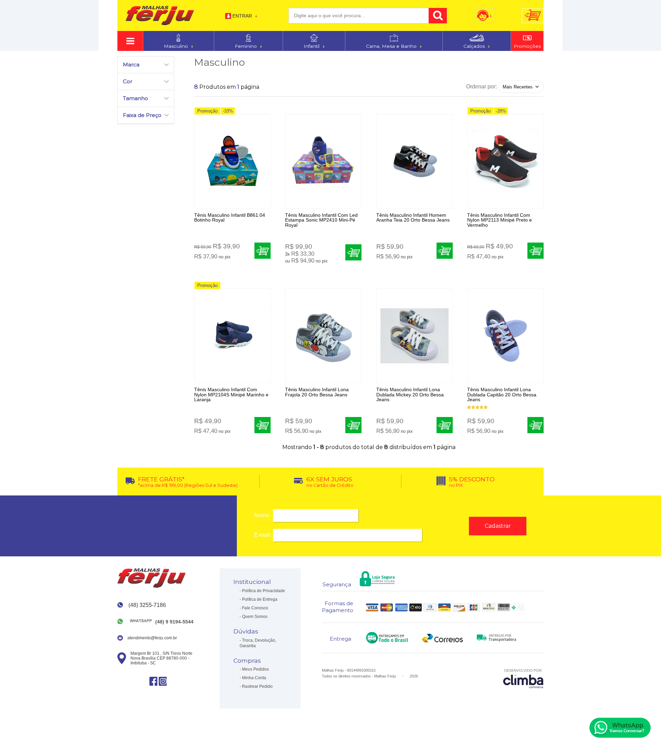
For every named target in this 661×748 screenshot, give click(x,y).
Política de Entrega (259, 599)
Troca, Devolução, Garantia (258, 643)
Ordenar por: (481, 86)
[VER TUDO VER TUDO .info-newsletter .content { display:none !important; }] (130, 41)
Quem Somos (254, 616)
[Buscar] (438, 15)
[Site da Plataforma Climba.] (523, 678)
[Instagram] (163, 681)
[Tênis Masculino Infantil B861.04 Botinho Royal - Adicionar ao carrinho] (262, 251)
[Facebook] (153, 681)
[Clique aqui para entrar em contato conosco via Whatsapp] (620, 728)
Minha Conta (254, 677)
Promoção (207, 111)
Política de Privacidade (263, 590)
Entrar (242, 16)
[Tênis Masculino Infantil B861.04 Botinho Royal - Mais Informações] (232, 161)
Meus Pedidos (255, 669)
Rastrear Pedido (257, 686)
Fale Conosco (255, 608)
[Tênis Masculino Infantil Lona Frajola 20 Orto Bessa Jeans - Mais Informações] (323, 336)
